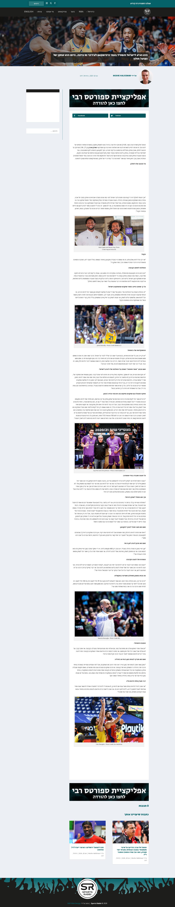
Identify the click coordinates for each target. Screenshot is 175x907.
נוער (73, 11)
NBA (81, 11)
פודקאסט (62, 11)
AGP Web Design (74, 903)
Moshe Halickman (122, 75)
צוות (40, 11)
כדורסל (91, 11)
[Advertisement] (44, 107)
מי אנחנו (50, 11)
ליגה (81, 76)
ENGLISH (28, 11)
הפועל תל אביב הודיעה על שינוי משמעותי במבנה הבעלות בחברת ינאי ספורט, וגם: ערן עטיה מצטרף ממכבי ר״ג (132, 851)
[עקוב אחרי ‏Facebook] (55, 3)
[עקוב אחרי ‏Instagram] (46, 3)
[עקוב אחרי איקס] (50, 3)
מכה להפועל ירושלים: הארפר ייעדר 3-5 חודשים (87, 848)
